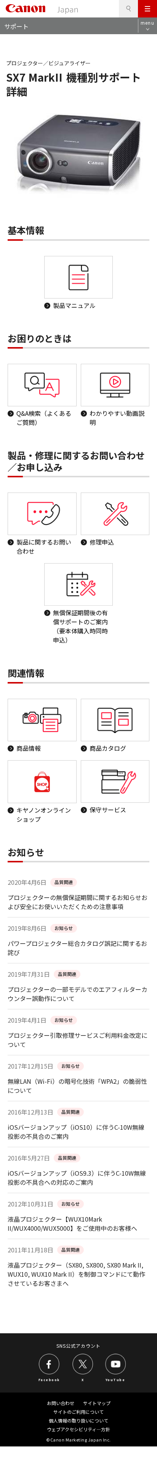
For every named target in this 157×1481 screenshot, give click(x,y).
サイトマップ (97, 1403)
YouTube (115, 1379)
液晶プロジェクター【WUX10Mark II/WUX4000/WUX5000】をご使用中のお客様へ (72, 1223)
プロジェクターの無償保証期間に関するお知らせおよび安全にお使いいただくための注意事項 (77, 902)
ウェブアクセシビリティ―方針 (78, 1429)
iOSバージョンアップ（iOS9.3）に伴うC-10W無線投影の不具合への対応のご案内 (77, 1177)
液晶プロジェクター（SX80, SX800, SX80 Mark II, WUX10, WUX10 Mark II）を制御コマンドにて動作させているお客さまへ (76, 1274)
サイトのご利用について (78, 1411)
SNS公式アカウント (78, 1345)
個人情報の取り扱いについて (78, 1420)
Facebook (49, 1379)
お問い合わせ (60, 1403)
